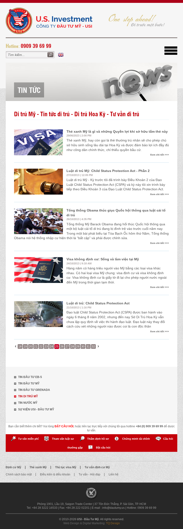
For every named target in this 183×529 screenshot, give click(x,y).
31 (88, 346)
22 (41, 346)
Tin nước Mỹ (27, 402)
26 (62, 346)
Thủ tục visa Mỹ (66, 467)
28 (72, 346)
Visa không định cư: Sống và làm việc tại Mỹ (102, 259)
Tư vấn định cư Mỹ (97, 467)
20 (30, 346)
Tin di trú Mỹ (28, 396)
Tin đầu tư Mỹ (29, 383)
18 (20, 346)
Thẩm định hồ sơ (98, 438)
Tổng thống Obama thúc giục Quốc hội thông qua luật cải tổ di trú (116, 212)
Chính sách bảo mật (19, 474)
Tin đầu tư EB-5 (30, 377)
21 (35, 346)
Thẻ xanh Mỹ (38, 467)
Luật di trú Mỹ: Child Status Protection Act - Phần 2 (108, 171)
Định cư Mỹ (14, 467)
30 (83, 346)
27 (67, 346)
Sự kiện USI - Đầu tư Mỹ (36, 409)
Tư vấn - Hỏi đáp (90, 474)
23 (46, 346)
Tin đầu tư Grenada (34, 390)
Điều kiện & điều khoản (55, 474)
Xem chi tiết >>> (159, 154)
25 (56, 346)
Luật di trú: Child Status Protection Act (98, 303)
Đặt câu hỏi (103, 447)
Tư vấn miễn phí (28, 438)
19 (25, 346)
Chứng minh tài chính (136, 438)
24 (51, 346)
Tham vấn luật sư (63, 438)
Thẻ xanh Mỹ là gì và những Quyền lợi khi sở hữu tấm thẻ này (117, 131)
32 (93, 346)
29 (77, 346)
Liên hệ (113, 474)
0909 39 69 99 (36, 45)
